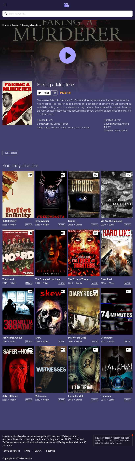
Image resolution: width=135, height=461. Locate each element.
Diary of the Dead (77, 337)
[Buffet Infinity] (18, 194)
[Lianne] (84, 194)
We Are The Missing (111, 221)
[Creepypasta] (51, 194)
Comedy (48, 123)
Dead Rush (106, 279)
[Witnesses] (51, 369)
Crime (57, 123)
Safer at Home (10, 396)
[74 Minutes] (116, 311)
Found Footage (10, 153)
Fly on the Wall (75, 396)
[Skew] (51, 311)
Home (5, 25)
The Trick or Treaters (79, 279)
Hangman (106, 396)
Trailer (45, 92)
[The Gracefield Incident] (51, 253)
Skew (38, 337)
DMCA (38, 450)
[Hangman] (116, 369)
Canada (117, 123)
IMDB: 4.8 (65, 92)
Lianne (71, 221)
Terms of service (11, 450)
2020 (50, 120)
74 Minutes (107, 337)
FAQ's (27, 450)
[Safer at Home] (18, 369)
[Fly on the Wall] (84, 369)
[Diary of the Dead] (84, 311)
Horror (64, 123)
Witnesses (41, 396)
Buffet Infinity (9, 221)
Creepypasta (42, 221)
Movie (15, 25)
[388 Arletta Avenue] (18, 311)
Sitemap (50, 450)
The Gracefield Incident (47, 279)
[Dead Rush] (116, 253)
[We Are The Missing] (116, 194)
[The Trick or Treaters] (84, 253)
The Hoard (8, 279)
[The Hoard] (18, 253)
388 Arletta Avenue (12, 337)
